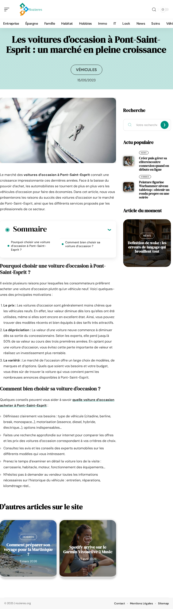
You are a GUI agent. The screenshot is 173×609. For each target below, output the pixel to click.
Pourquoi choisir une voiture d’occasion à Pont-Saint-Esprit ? (30, 246)
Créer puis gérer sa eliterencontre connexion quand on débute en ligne (154, 164)
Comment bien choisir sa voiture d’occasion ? (82, 244)
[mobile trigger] (7, 9)
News (144, 153)
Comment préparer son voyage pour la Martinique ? (28, 549)
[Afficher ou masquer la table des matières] (79, 229)
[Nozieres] (30, 9)
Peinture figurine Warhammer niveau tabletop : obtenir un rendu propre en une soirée (154, 189)
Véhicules (86, 69)
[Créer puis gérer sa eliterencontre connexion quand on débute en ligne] (128, 161)
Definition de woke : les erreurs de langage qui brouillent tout (147, 247)
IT (87, 539)
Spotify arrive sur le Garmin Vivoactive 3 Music (87, 549)
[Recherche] (154, 9)
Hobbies (28, 537)
